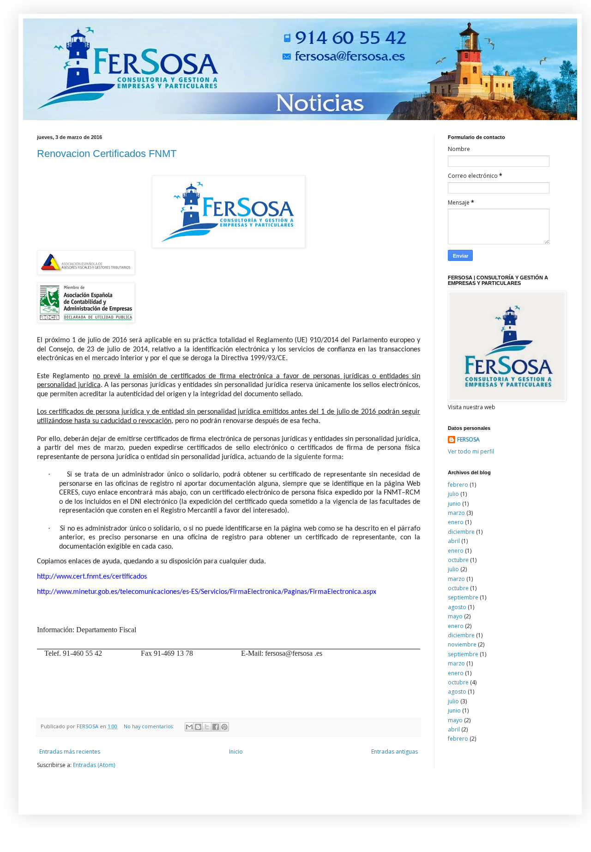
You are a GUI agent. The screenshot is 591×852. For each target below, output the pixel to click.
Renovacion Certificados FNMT (106, 153)
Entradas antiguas (394, 751)
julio (453, 494)
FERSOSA (468, 439)
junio (454, 504)
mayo (455, 616)
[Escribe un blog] (198, 726)
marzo (456, 513)
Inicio (236, 751)
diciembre (461, 532)
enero (456, 522)
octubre (458, 560)
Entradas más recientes (69, 751)
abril (454, 541)
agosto (457, 607)
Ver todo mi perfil (471, 451)
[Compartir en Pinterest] (224, 726)
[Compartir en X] (206, 726)
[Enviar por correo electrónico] (189, 726)
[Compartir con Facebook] (215, 726)
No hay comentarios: (149, 726)
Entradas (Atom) (94, 765)
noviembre (462, 644)
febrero (458, 485)
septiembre (463, 597)
